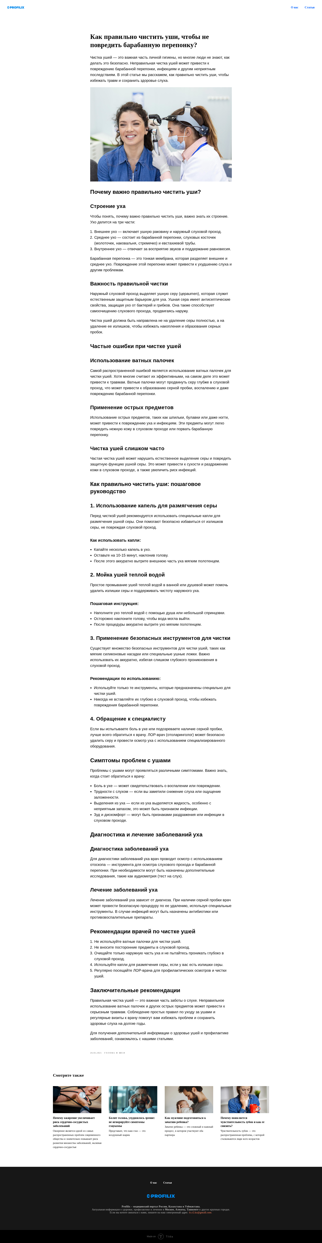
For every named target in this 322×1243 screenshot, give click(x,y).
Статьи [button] (310, 7)
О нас (294, 7)
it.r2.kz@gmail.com (200, 1212)
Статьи (167, 1182)
